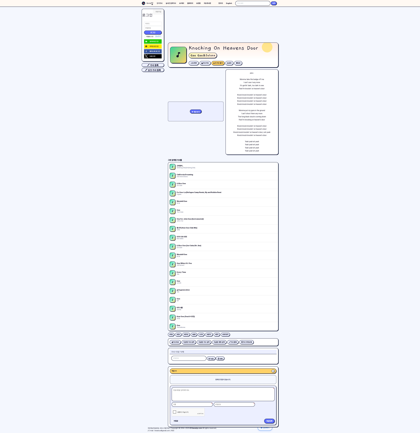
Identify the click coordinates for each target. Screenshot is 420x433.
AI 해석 (181, 3)
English (229, 3)
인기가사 (159, 3)
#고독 (201, 334)
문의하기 (266, 428)
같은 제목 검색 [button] (220, 342)
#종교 (178, 334)
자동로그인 (149, 37)
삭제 (220, 359)
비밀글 (176, 421)
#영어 (216, 334)
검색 (273, 3)
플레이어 (190, 3)
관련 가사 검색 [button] (189, 342)
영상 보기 (196, 112)
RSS (172, 431)
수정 (212, 359)
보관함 (198, 3)
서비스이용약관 (164, 428)
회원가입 (158, 12)
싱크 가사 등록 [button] (154, 70)
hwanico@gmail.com (162, 431)
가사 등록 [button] (154, 65)
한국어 (221, 3)
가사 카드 (206, 63)
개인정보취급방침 (153, 428)
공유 (230, 63)
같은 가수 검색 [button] (204, 342)
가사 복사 (176, 342)
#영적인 (186, 334)
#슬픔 (194, 334)
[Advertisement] (223, 25)
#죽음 (171, 334)
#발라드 (209, 334)
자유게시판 (207, 3)
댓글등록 (269, 421)
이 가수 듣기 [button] (219, 63)
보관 (239, 63)
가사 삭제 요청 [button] (247, 342)
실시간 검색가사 (171, 3)
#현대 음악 (225, 334)
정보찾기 (158, 36)
